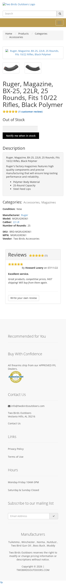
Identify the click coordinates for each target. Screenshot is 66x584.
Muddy (51, 545)
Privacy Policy (16, 449)
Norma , (42, 542)
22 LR (16, 222)
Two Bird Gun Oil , (22, 545)
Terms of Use (15, 456)
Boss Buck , (40, 545)
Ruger (24, 215)
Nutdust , (52, 542)
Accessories (31, 202)
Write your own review (23, 298)
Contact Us (14, 423)
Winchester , (29, 542)
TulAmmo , (14, 542)
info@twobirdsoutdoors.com (27, 406)
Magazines (48, 202)
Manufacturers (33, 534)
